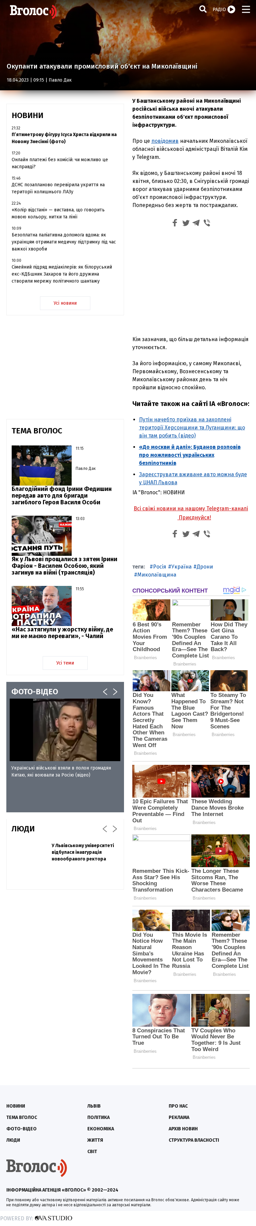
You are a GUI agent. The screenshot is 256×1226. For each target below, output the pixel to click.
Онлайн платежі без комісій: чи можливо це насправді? (60, 163)
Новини (15, 1106)
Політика (98, 1117)
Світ (92, 1151)
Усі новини (65, 303)
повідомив (165, 141)
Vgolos (33, 11)
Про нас (178, 1106)
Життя (95, 1140)
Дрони (205, 567)
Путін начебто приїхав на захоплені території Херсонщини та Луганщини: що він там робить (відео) (192, 427)
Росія (159, 567)
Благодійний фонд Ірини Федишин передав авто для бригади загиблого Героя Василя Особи (62, 496)
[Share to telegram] (196, 223)
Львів (94, 1106)
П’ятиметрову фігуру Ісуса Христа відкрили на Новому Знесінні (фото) (64, 138)
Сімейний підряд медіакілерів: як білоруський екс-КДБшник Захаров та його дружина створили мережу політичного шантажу (62, 274)
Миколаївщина (156, 575)
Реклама (179, 1117)
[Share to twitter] (185, 223)
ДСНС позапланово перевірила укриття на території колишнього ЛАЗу (58, 188)
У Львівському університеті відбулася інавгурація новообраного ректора (83, 852)
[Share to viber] (207, 223)
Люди (13, 1140)
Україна (181, 567)
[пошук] (203, 8)
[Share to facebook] (175, 223)
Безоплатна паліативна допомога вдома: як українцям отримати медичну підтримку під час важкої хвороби (64, 242)
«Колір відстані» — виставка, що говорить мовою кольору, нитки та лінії (58, 213)
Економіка (100, 1129)
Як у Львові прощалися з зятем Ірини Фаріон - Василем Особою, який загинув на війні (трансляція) (64, 566)
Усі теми (65, 663)
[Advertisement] (191, 280)
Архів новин (183, 1129)
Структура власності (194, 1140)
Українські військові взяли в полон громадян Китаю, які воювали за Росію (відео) (61, 771)
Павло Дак (60, 80)
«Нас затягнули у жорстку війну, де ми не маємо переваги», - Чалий (62, 632)
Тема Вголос (21, 1117)
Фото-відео (21, 1129)
